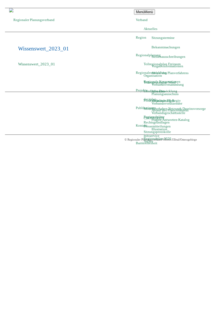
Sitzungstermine (163, 38)
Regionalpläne (154, 117)
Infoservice (151, 136)
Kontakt (141, 125)
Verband (142, 20)
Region (141, 37)
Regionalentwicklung (151, 73)
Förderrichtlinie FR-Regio (162, 100)
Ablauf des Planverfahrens (170, 73)
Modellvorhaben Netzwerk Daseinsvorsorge (175, 109)
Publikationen (146, 108)
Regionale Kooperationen (162, 82)
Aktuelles (150, 29)
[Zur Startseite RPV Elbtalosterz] (36, 20)
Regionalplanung (148, 55)
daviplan (150, 99)
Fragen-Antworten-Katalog (171, 120)
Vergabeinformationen (167, 66)
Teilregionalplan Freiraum (162, 64)
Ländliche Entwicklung (160, 91)
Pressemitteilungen (157, 126)
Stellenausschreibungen (168, 57)
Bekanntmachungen (166, 47)
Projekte (142, 90)
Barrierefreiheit (146, 143)
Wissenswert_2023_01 (36, 64)
